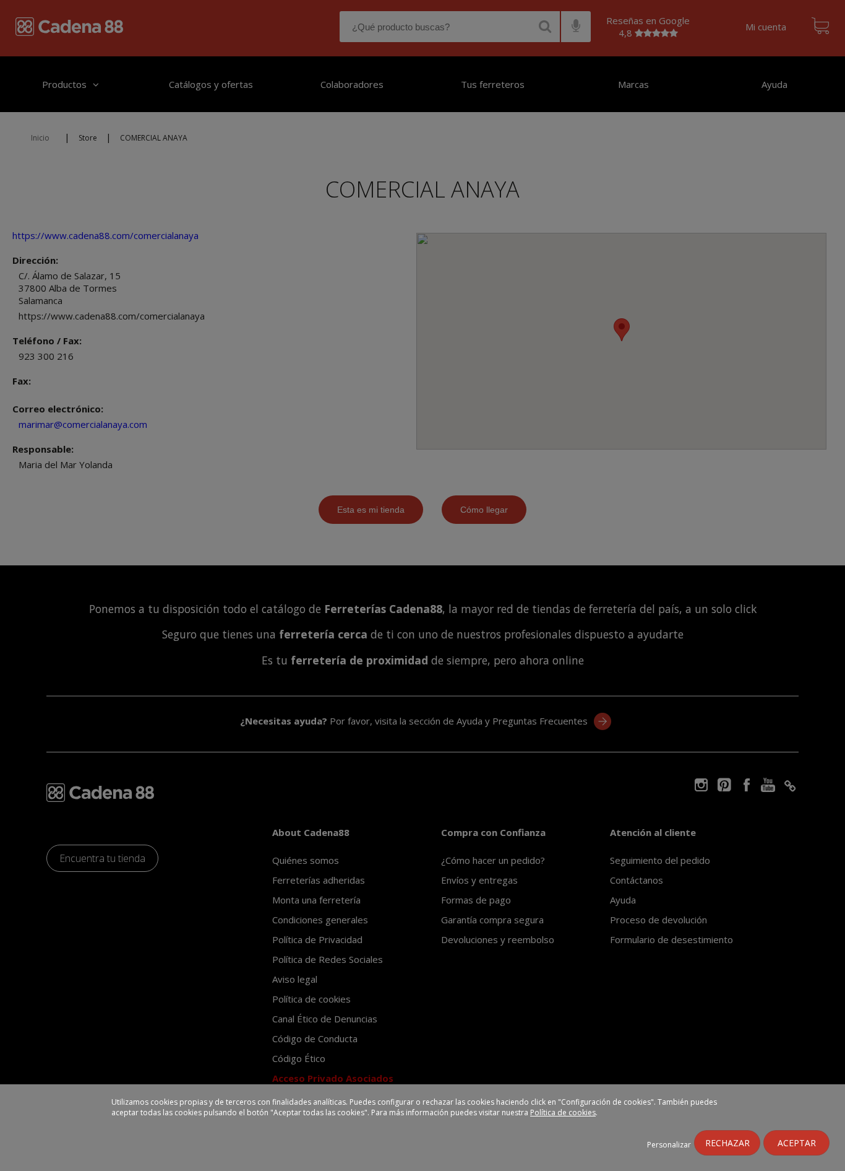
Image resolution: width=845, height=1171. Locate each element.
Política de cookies (563, 1112)
